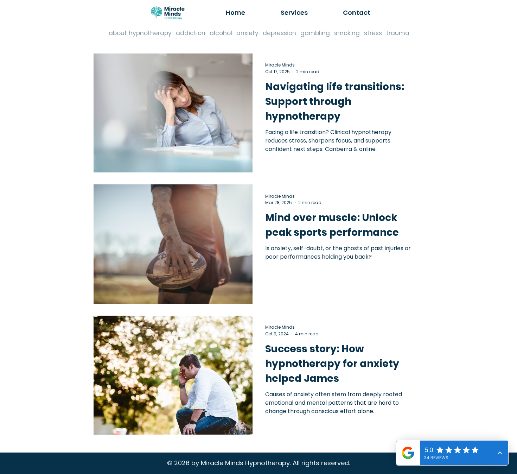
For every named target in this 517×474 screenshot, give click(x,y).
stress (373, 33)
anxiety (247, 33)
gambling (315, 33)
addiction (190, 33)
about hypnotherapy (140, 33)
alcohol (221, 33)
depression (279, 33)
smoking (347, 33)
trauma (397, 33)
